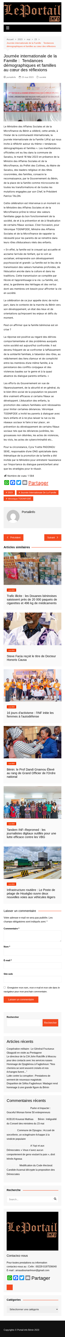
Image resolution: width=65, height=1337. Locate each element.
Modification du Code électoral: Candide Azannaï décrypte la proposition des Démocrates (31, 1169)
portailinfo (11, 77)
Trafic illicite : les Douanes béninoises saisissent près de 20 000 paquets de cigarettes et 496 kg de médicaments (32, 599)
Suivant (51, 537)
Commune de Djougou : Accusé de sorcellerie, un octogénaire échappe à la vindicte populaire (31, 1134)
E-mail (8, 960)
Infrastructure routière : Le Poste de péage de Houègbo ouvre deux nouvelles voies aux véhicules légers (31, 893)
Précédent (15, 537)
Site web (8, 974)
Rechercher (13, 1017)
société (42, 77)
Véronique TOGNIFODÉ (19, 498)
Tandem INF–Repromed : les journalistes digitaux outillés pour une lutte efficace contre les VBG (31, 833)
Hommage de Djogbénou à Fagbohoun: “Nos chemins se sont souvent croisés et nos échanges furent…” (31, 1068)
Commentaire (11, 928)
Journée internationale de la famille (38, 492)
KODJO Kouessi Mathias (20, 1119)
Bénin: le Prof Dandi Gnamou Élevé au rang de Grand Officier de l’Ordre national (31, 773)
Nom (7, 946)
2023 (10, 492)
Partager (38, 483)
